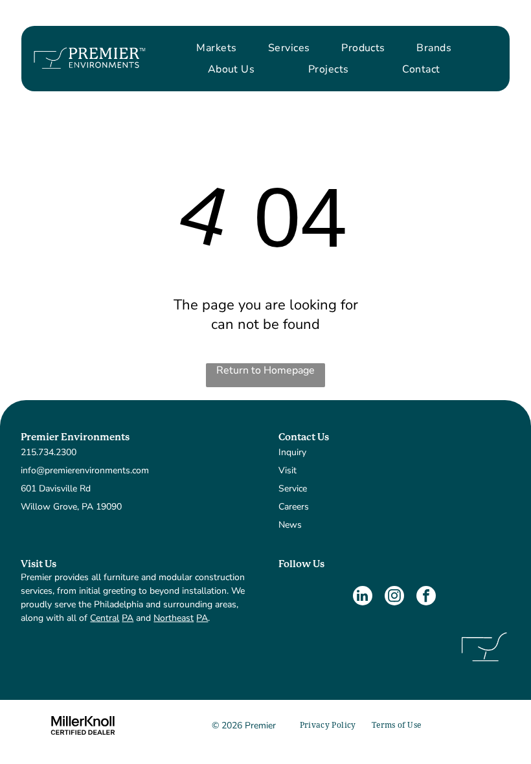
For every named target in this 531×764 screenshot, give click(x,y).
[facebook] (426, 597)
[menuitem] (216, 48)
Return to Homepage (265, 370)
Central (104, 618)
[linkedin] (362, 597)
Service (292, 488)
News (290, 525)
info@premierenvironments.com (85, 470)
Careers (293, 506)
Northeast (173, 618)
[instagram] (394, 597)
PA (127, 618)
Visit (287, 470)
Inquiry (292, 452)
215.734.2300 (48, 452)
